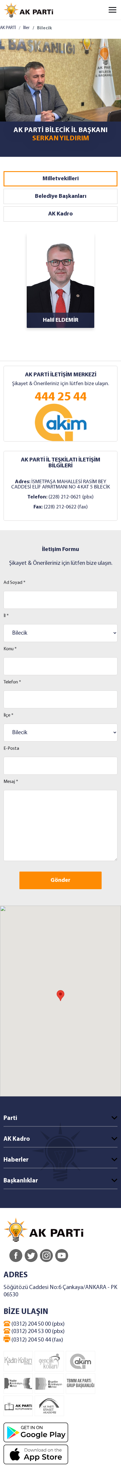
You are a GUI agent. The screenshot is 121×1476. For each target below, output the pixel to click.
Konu (10, 649)
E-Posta (11, 748)
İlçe (9, 715)
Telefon (12, 682)
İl (6, 616)
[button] (60, 995)
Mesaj (11, 781)
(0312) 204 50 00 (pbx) (37, 1324)
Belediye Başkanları (60, 196)
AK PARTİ (8, 28)
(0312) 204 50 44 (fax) (36, 1340)
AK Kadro (60, 214)
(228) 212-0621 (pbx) (71, 497)
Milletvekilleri (61, 179)
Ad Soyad (15, 582)
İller (26, 28)
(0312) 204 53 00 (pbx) (37, 1332)
